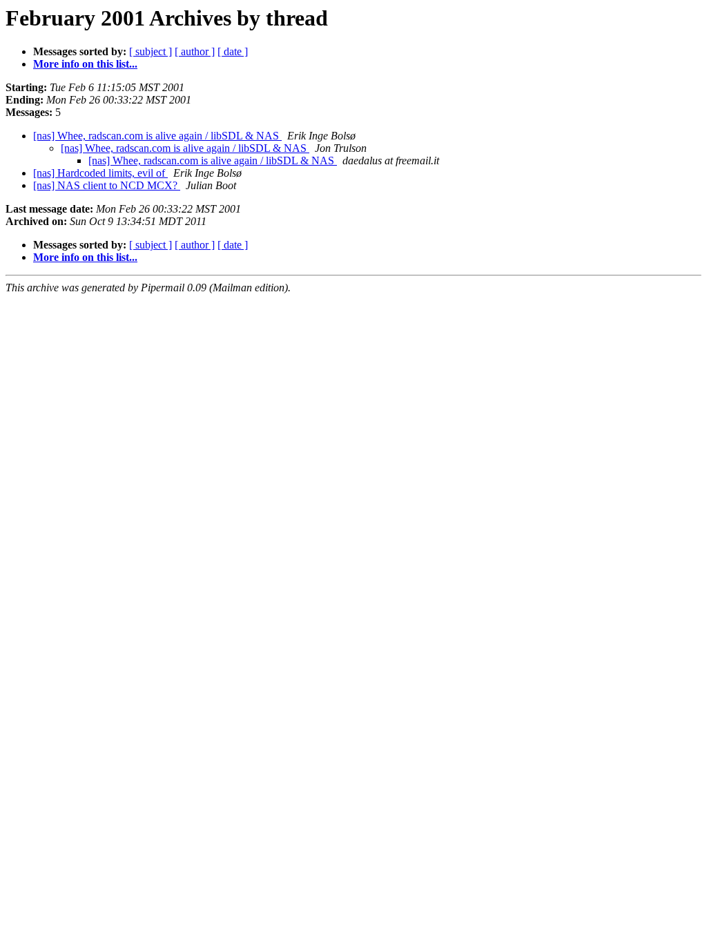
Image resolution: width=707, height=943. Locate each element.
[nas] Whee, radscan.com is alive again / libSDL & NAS (157, 136)
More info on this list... (85, 64)
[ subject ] (150, 51)
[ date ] (232, 51)
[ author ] (195, 51)
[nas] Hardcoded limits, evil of (100, 173)
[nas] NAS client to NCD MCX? (106, 185)
